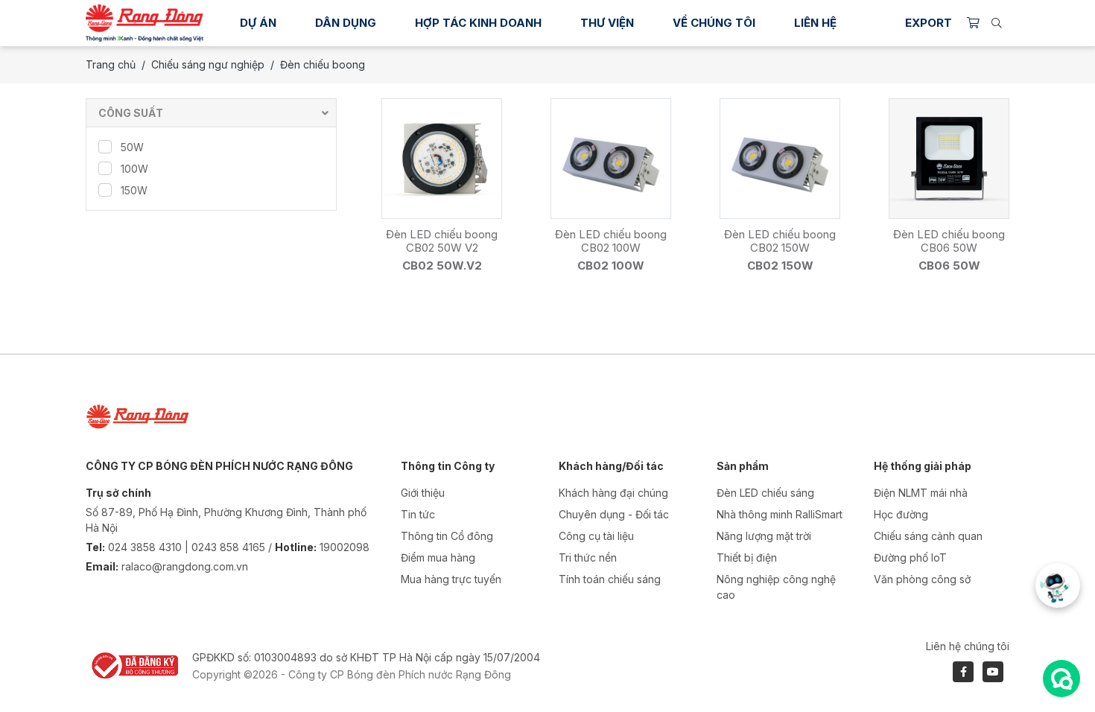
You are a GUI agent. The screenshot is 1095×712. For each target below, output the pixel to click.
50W (132, 147)
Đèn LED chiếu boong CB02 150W (780, 241)
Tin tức (418, 514)
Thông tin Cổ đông (447, 536)
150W (134, 190)
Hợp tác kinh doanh (478, 23)
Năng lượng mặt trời (764, 536)
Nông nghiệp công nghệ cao (776, 587)
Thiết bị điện (747, 557)
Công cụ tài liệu (596, 536)
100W (134, 168)
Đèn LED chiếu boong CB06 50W (949, 241)
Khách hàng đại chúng (613, 492)
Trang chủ (111, 64)
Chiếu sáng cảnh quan (928, 536)
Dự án (258, 23)
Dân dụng (345, 23)
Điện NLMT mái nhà (921, 492)
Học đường (901, 514)
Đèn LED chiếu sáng (765, 492)
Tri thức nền (588, 557)
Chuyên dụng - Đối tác (614, 514)
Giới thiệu (423, 492)
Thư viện (607, 23)
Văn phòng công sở (922, 579)
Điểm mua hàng (438, 557)
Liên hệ (815, 23)
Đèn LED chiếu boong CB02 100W (611, 241)
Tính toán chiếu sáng (610, 579)
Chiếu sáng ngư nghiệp (207, 64)
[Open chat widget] (1061, 678)
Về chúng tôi (714, 23)
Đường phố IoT (910, 557)
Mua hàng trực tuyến (451, 579)
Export (928, 23)
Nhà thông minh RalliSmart (779, 514)
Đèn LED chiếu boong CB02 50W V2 (442, 241)
